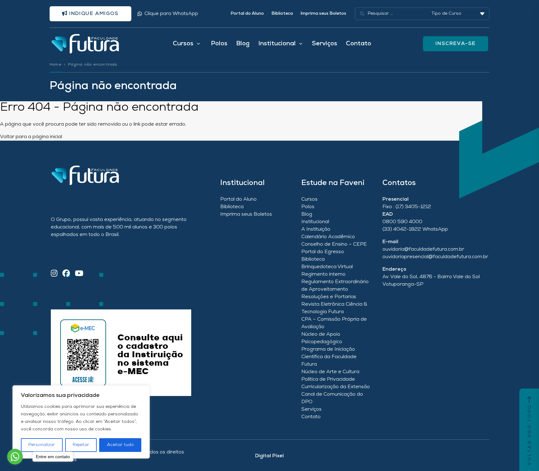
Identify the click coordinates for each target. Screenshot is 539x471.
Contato (358, 44)
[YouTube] (79, 273)
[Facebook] (66, 273)
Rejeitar (81, 445)
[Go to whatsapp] (15, 456)
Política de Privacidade (328, 379)
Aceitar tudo (120, 445)
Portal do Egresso (322, 251)
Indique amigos (93, 13)
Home (55, 65)
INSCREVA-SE (455, 43)
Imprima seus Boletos (323, 13)
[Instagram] (54, 273)
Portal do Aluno (247, 13)
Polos (219, 44)
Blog (243, 44)
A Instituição (315, 229)
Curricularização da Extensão (335, 386)
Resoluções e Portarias (328, 296)
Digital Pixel (269, 455)
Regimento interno (323, 274)
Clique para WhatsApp (171, 13)
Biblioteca (282, 13)
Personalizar (41, 445)
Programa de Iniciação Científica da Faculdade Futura (329, 357)
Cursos (309, 199)
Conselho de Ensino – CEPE (334, 244)
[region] (81, 421)
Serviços (324, 44)
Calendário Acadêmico (328, 236)
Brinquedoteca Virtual (327, 266)
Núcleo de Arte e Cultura (330, 371)
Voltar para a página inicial (31, 136)
